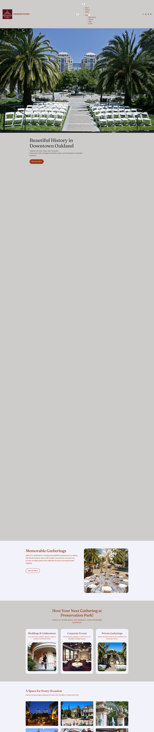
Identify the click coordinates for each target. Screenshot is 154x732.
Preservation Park (21, 14)
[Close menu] (83, 4)
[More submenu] (89, 15)
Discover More (37, 161)
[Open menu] (77, 14)
